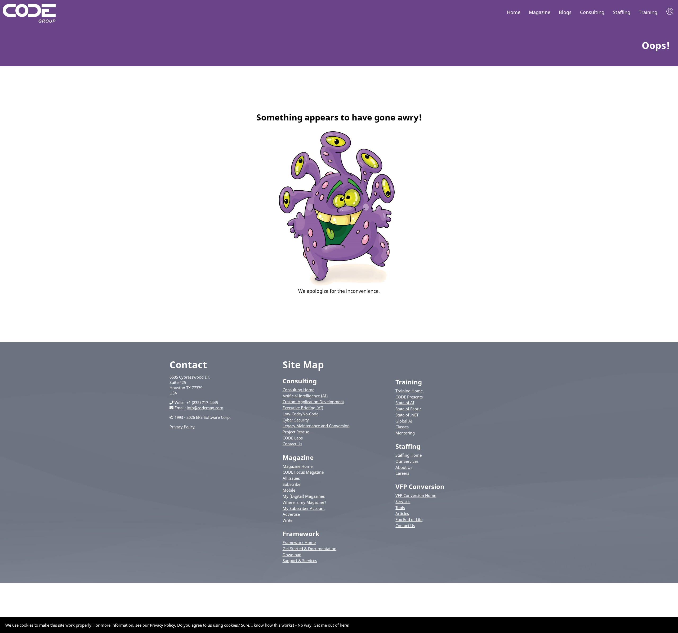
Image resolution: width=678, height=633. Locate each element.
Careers (402, 473)
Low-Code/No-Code (300, 413)
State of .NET (406, 414)
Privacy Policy (182, 426)
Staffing (621, 12)
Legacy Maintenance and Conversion (316, 425)
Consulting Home (298, 389)
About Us (403, 467)
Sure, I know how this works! (267, 625)
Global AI (403, 421)
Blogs (565, 12)
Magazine (539, 12)
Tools (400, 507)
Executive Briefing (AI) (303, 407)
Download (292, 554)
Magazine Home (298, 466)
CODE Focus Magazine (303, 472)
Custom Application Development (313, 401)
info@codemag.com (205, 407)
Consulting (592, 12)
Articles (402, 513)
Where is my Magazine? (304, 502)
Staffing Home (408, 455)
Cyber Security (296, 420)
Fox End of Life (408, 519)
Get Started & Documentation (309, 548)
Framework (301, 533)
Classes (402, 426)
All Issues (291, 478)
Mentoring (405, 433)
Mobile (289, 490)
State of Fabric (408, 408)
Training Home (409, 390)
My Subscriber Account (304, 508)
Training (648, 12)
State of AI (404, 402)
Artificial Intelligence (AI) (305, 395)
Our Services (406, 461)
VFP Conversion (419, 486)
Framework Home (299, 542)
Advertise (291, 514)
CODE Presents (409, 396)
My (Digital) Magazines (304, 496)
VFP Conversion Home (415, 495)
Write (287, 520)
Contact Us (292, 443)
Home (513, 12)
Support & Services (300, 560)
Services (402, 501)
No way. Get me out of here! (324, 625)
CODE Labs (293, 438)
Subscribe (291, 484)
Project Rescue (296, 431)
